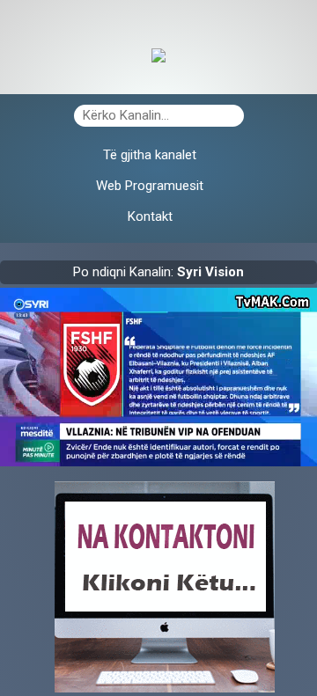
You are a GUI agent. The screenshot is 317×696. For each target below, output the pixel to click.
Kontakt (150, 216)
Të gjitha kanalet (149, 155)
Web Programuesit (149, 186)
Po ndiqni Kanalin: (158, 272)
